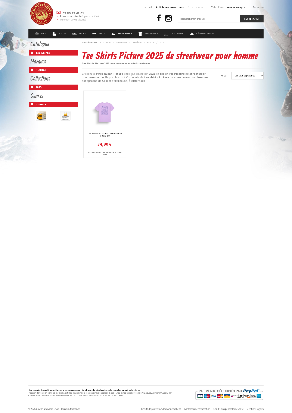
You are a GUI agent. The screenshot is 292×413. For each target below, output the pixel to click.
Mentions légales (255, 408)
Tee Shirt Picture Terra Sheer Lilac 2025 (104, 135)
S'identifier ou (228, 7)
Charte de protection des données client (161, 408)
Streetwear (151, 33)
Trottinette (177, 33)
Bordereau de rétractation (197, 408)
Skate (102, 33)
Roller (62, 33)
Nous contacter (196, 7)
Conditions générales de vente (228, 408)
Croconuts (105, 42)
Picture (150, 42)
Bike (43, 33)
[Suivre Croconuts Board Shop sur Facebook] (159, 18)
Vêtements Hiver (205, 33)
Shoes (82, 33)
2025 (162, 42)
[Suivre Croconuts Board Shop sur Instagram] (168, 18)
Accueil (148, 7)
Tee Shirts (137, 42)
